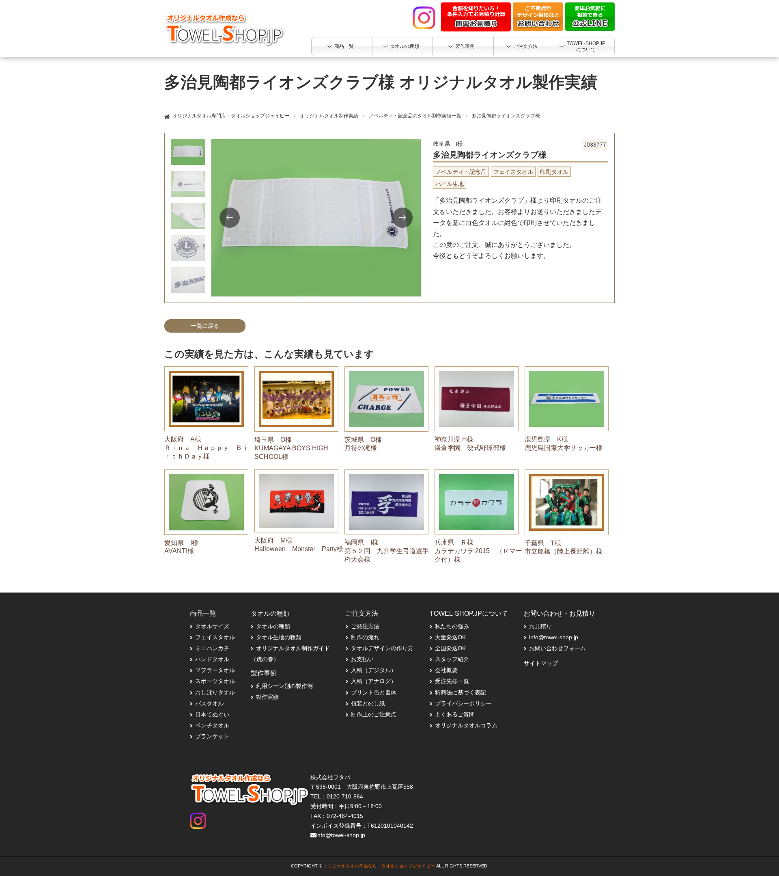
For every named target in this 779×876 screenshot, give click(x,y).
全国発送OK (450, 648)
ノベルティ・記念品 (460, 172)
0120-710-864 (345, 796)
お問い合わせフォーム (557, 648)
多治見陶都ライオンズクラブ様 (506, 116)
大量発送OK (450, 637)
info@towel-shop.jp (553, 637)
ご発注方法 (365, 626)
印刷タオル (554, 172)
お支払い (362, 659)
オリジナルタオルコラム (466, 725)
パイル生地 (449, 184)
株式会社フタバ (330, 777)
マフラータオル (215, 670)
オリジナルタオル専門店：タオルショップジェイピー (230, 116)
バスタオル (209, 703)
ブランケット (212, 736)
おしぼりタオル (215, 692)
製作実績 (267, 697)
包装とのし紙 (368, 703)
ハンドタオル (212, 659)
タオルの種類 (273, 626)
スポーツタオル (215, 681)
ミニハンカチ (212, 648)
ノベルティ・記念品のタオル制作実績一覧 (415, 116)
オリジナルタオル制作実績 (329, 116)
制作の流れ (365, 637)
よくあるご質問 (455, 714)
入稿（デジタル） (373, 670)
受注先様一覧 (452, 681)
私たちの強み (452, 626)
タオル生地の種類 (278, 637)
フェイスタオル (513, 172)
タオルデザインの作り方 (382, 648)
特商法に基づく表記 (460, 692)
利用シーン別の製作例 (284, 686)
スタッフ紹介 (452, 659)
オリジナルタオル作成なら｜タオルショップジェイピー (379, 865)
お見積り (540, 626)
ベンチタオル (212, 725)
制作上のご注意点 (373, 714)
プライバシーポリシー (463, 703)
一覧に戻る (205, 325)
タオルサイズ (212, 626)
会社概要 (446, 670)
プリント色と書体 (373, 692)
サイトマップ (541, 663)
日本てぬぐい (212, 714)
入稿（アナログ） (373, 681)
